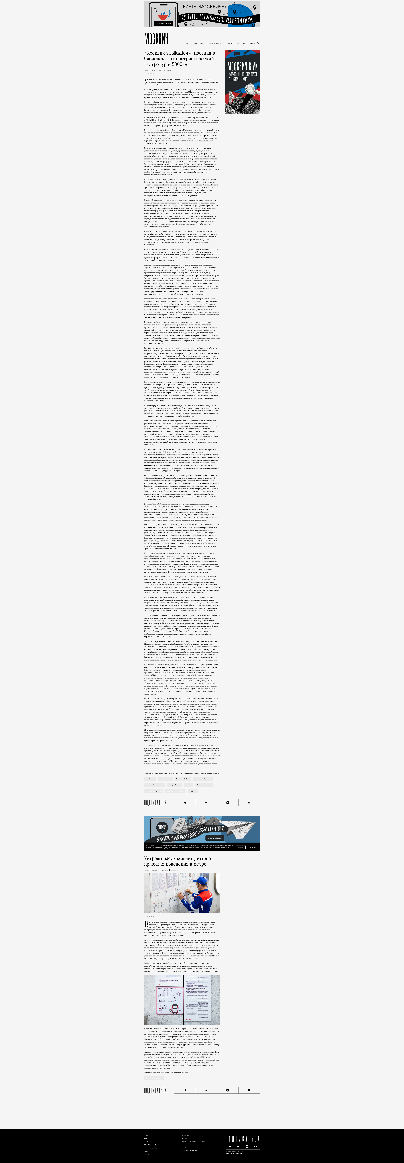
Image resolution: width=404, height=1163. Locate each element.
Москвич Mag (236, 1151)
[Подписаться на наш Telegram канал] (185, 802)
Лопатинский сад (165, 779)
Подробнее (252, 847)
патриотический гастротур (203, 779)
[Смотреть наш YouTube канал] (249, 802)
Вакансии (185, 1139)
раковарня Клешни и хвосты (154, 785)
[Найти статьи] (258, 43)
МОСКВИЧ (156, 39)
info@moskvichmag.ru (238, 1153)
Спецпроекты (187, 1147)
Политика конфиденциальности (193, 1142)
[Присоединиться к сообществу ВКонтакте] (206, 802)
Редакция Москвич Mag (159, 870)
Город (146, 71)
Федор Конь (192, 791)
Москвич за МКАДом (182, 779)
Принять (240, 847)
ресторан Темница (174, 785)
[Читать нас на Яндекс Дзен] (228, 802)
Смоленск (188, 785)
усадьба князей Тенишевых (175, 791)
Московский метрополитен (154, 1078)
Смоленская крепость (204, 785)
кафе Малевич (150, 779)
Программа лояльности (190, 1150)
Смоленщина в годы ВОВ (153, 791)
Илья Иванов (156, 71)
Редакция (185, 1135)
